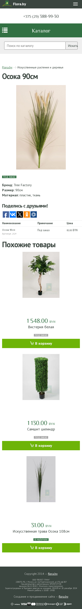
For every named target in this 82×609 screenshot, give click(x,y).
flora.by (53, 574)
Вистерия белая (41, 326)
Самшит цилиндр (41, 429)
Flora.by (7, 67)
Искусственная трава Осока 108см (41, 531)
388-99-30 (41, 16)
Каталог (41, 31)
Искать (73, 45)
